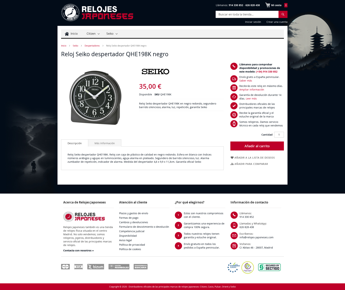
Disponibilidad (128, 235)
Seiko (75, 45)
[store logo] (97, 12)
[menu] (172, 34)
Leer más (251, 98)
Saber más (245, 80)
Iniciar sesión (253, 22)
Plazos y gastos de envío (133, 213)
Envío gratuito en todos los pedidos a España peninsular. (202, 245)
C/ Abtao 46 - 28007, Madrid (256, 247)
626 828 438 (247, 227)
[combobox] (252, 14)
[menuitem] (70, 33)
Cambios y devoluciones (133, 222)
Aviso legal (125, 240)
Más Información (105, 143)
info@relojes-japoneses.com (256, 237)
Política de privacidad (132, 244)
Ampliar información (251, 89)
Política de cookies (130, 249)
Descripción (75, 143)
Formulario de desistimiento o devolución (144, 226)
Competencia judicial (131, 231)
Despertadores (92, 45)
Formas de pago (128, 217)
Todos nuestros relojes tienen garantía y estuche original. (201, 235)
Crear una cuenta (277, 22)
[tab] (74, 143)
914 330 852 (247, 217)
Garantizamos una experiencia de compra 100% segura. (204, 225)
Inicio (63, 45)
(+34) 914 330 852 (266, 71)
